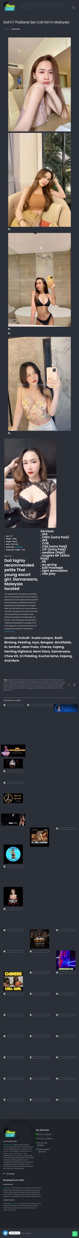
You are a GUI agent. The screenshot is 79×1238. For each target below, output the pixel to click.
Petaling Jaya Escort (31, 688)
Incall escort (7, 1188)
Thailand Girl (15, 29)
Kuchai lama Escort (41, 686)
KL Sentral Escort (22, 684)
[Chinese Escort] (10, 6)
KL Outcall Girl (11, 684)
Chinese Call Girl (45, 680)
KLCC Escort (40, 684)
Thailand (19, 547)
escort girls (14, 1203)
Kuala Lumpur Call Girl (52, 684)
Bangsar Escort (13, 680)
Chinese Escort (9, 632)
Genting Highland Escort (22, 682)
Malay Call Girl (53, 686)
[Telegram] (5, 1233)
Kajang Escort (35, 682)
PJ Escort (41, 688)
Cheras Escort (34, 680)
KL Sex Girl (32, 684)
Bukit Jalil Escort (24, 680)
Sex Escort (56, 688)
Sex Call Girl (49, 688)
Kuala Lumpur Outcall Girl (25, 686)
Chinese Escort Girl (57, 680)
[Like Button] (69, 685)
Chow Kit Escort (8, 682)
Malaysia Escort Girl (17, 688)
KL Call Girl (54, 682)
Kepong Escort (45, 682)
